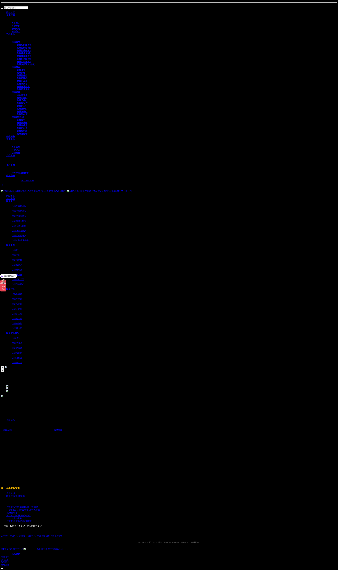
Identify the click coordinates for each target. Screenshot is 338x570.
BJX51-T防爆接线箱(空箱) (19, 515)
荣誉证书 (23, 536)
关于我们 (5, 536)
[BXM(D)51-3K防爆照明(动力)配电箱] (6, 510)
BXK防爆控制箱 (14, 518)
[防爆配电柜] (6, 513)
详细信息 (10, 420)
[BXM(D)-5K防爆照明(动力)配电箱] (6, 507)
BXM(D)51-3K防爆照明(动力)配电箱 (23, 510)
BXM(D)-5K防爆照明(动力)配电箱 (22, 507)
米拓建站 (16, 554)
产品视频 (41, 536)
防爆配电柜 (12, 513)
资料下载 (50, 536)
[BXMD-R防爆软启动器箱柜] (6, 521)
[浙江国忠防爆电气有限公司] (66, 191)
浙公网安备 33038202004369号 (51, 549)
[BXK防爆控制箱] (6, 518)
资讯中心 (32, 536)
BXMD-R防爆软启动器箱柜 (19, 521)
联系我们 (59, 536)
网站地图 (184, 542)
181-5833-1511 (27, 180)
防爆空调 (7, 430)
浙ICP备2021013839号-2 (12, 549)
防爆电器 (58, 430)
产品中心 (14, 536)
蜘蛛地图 (195, 542)
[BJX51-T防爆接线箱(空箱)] (6, 515)
